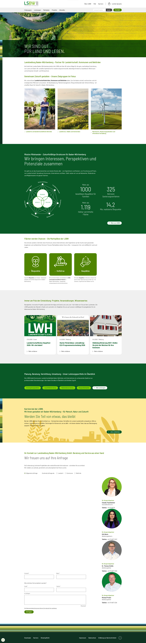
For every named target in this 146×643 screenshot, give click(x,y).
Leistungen (37, 10)
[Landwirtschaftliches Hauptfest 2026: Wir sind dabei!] (40, 325)
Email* (25, 586)
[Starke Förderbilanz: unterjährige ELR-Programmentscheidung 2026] (73, 325)
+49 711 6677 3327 (112, 539)
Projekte (54, 10)
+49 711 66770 (111, 507)
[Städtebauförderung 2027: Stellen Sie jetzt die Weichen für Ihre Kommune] (106, 325)
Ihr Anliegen (27, 593)
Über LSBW (87, 4)
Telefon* (58, 586)
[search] (99, 10)
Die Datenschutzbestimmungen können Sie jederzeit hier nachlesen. (40, 608)
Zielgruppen (28, 10)
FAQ (95, 4)
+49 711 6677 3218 (112, 602)
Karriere (100, 4)
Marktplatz (46, 10)
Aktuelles (62, 10)
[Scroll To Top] (120, 637)
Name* (58, 573)
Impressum (82, 638)
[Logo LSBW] (31, 4)
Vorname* (26, 573)
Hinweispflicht (45, 638)
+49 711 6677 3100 (112, 571)
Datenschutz (92, 638)
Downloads (27, 638)
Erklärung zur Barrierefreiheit (107, 638)
